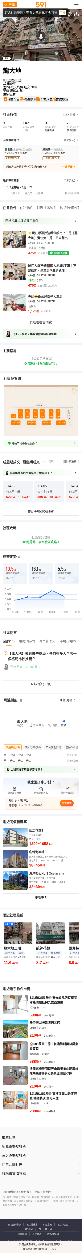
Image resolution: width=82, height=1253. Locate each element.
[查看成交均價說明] (36, 87)
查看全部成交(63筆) (41, 511)
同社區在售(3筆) (41, 322)
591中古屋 (63, 1224)
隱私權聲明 (53, 1234)
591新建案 (32, 1224)
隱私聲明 (42, 1249)
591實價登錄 (14, 1224)
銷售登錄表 (69, 461)
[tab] (11, 462)
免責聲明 (22, 1234)
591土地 (47, 1224)
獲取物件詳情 (60, 253)
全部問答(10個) (41, 684)
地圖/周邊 (66, 700)
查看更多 (41, 897)
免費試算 (67, 803)
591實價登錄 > (11, 1191)
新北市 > (26, 1191)
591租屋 (28, 1229)
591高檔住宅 (45, 1229)
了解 (62, 12)
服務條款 (37, 1234)
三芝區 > (37, 1191)
